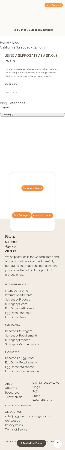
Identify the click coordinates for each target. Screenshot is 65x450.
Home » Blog (9, 42)
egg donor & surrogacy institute (33, 30)
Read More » (11, 84)
